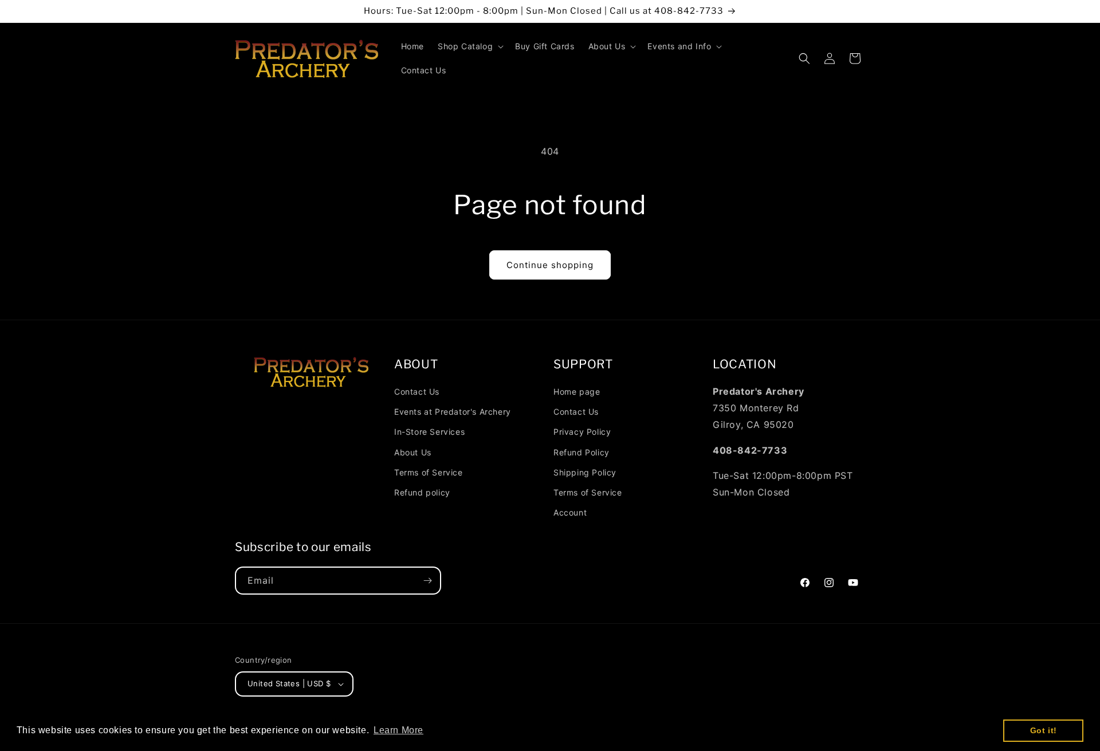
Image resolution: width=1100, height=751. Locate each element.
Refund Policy (581, 452)
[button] (469, 46)
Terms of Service (428, 472)
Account (570, 512)
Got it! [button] (1043, 730)
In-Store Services (429, 432)
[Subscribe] (427, 581)
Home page (576, 391)
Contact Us (416, 391)
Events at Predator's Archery (452, 411)
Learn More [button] (398, 730)
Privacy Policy (582, 432)
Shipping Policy (584, 472)
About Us (412, 452)
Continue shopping (550, 264)
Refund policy (422, 492)
